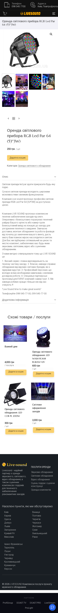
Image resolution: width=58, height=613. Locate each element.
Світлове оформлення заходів (39, 408)
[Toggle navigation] (46, 13)
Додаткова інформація (15, 299)
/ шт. (34, 369)
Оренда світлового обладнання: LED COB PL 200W (14, 412)
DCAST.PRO (35, 603)
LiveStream (49, 603)
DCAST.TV (21, 603)
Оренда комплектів (41, 489)
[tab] (29, 176)
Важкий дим (11, 346)
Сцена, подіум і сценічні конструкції (43, 484)
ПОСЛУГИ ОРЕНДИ (40, 467)
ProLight (29, 608)
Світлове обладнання (42, 475)
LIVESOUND (16, 584)
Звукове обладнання (42, 472)
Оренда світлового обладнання (34, 165)
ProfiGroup (8, 603)
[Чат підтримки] (52, 607)
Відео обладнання (40, 479)
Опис (5, 176)
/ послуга (9, 365)
